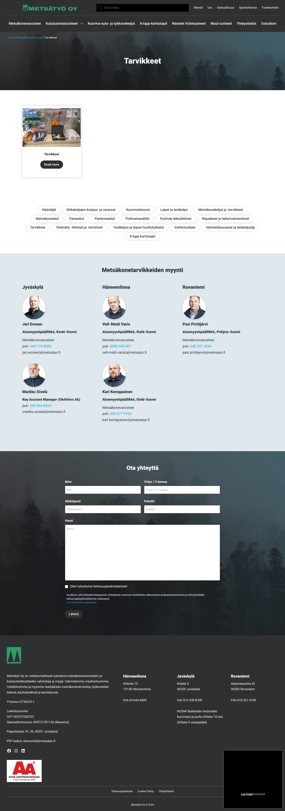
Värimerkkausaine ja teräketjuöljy (230, 227)
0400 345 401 (120, 346)
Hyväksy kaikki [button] (268, 800)
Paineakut (76, 219)
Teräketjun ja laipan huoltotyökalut (138, 227)
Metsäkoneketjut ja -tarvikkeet (220, 210)
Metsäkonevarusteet (29, 37)
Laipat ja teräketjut (174, 210)
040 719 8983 (40, 346)
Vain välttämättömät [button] (242, 800)
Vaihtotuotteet (184, 227)
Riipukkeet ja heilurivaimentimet (225, 219)
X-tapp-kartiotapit (142, 236)
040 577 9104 (120, 414)
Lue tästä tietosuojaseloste (81, 602)
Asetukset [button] (258, 794)
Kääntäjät (49, 210)
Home (11, 37)
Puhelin (149, 501)
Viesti (69, 520)
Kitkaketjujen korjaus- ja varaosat (91, 210)
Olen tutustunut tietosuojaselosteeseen (99, 586)
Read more (51, 164)
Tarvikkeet (37, 227)
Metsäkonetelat (47, 219)
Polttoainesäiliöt (137, 219)
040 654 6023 (40, 406)
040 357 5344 (201, 346)
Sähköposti (73, 501)
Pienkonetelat (105, 219)
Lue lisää (246, 794)
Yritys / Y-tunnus (155, 482)
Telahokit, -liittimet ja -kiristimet (79, 227)
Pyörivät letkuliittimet (175, 219)
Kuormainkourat (138, 210)
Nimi (68, 482)
